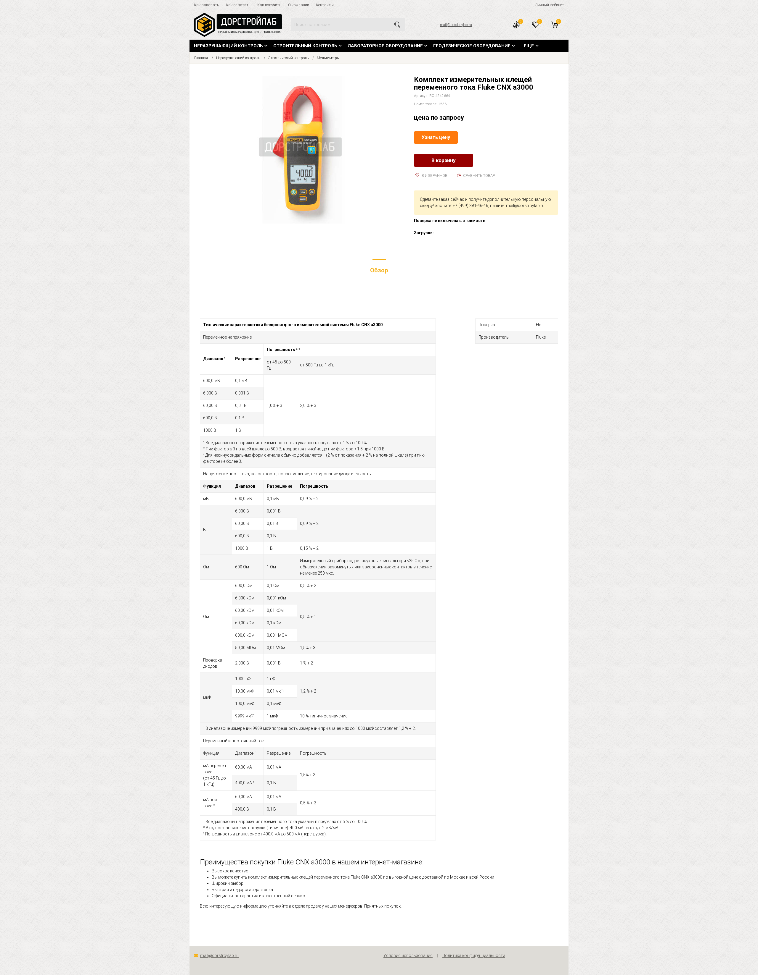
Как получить (269, 5)
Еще (529, 45)
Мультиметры (328, 58)
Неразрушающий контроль (228, 45)
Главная (201, 58)
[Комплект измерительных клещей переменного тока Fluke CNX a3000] (303, 149)
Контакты (325, 5)
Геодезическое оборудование (471, 45)
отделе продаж (306, 906)
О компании (298, 5)
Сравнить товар (478, 175)
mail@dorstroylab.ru (456, 25)
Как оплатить (238, 5)
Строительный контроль (305, 45)
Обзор (379, 270)
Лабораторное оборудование (385, 45)
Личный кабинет (549, 5)
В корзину (443, 160)
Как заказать (206, 5)
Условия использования (408, 955)
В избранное (434, 175)
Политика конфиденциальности (473, 955)
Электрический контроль (288, 58)
